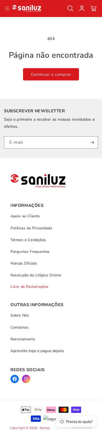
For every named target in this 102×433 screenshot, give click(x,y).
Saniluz (44, 428)
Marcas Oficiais (23, 263)
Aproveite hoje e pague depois (37, 350)
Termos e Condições (28, 239)
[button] (70, 8)
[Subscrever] (92, 142)
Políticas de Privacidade (31, 228)
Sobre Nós (19, 315)
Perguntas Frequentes (30, 251)
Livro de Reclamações (29, 286)
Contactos (19, 327)
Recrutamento (22, 339)
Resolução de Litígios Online (35, 275)
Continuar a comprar (51, 74)
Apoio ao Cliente (25, 216)
